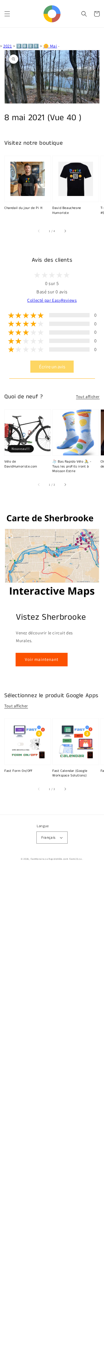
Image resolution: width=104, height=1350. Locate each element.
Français (48, 837)
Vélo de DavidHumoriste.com (20, 464)
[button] (7, 13)
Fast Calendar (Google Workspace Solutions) (70, 773)
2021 (7, 46)
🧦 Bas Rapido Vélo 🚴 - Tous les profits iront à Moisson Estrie (72, 466)
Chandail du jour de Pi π (23, 208)
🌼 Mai (50, 46)
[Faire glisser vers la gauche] (39, 231)
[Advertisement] (52, 1110)
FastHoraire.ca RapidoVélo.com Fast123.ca (56, 858)
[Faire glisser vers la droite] (65, 231)
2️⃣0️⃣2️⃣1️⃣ (27, 46)
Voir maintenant (41, 659)
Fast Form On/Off (18, 771)
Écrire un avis (52, 366)
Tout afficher (88, 396)
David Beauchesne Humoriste (66, 210)
